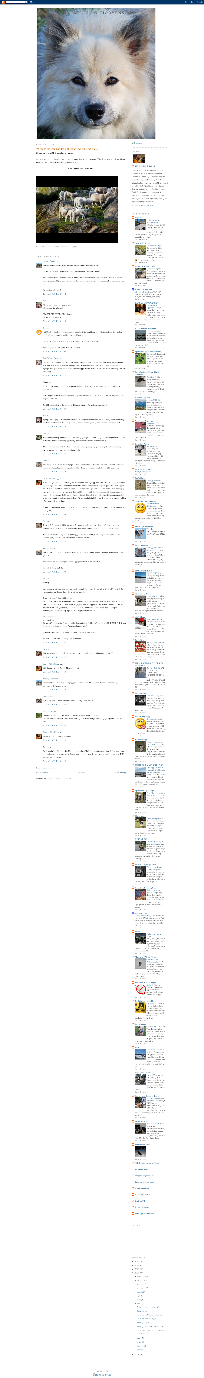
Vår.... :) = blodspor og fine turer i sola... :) (155, 743)
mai (139, 1303)
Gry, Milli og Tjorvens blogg (102, 12)
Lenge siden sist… (153, 596)
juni (139, 1299)
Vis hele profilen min (142, 205)
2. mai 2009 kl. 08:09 (54, 351)
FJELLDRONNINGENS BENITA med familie (149, 664)
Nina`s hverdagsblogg (144, 420)
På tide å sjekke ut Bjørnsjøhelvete (153, 221)
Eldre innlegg (120, 772)
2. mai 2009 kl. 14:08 (54, 571)
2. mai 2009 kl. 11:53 (54, 514)
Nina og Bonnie (49, 261)
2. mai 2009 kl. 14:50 (54, 642)
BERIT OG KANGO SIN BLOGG (149, 765)
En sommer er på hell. (155, 268)
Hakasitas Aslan (142, 443)
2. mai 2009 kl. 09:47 (54, 426)
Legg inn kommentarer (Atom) (59, 778)
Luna (45, 460)
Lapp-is (138, 217)
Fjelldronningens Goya (144, 790)
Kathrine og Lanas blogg (145, 1001)
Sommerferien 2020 (154, 331)
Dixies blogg (140, 815)
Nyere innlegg (42, 772)
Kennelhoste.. (152, 1003)
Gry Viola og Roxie (51, 358)
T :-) (44, 327)
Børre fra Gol (141, 1121)
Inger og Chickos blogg (144, 1181)
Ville (45, 521)
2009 (137, 1273)
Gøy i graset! (151, 354)
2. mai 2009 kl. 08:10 (54, 375)
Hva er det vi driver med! (145, 328)
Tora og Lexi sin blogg (144, 1213)
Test (148, 529)
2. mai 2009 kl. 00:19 (54, 321)
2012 (137, 1261)
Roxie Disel (140, 639)
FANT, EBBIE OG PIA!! (145, 266)
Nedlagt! (150, 985)
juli (139, 1295)
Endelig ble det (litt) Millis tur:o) (150, 1326)
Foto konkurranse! (142, 1188)
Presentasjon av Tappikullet (152, 306)
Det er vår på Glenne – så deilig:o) (150, 1314)
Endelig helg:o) (143, 1322)
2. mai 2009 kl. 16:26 (54, 657)
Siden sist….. (142, 1310)
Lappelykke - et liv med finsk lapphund (147, 373)
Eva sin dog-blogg (142, 716)
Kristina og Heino (142, 397)
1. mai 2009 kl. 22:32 (54, 294)
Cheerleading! (152, 1026)
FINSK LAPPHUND (143, 570)
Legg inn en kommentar (46, 767)
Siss (44, 415)
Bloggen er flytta (141, 292)
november (141, 1280)
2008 (137, 1354)
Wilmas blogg (141, 739)
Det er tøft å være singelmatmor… (153, 504)
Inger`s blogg (48, 711)
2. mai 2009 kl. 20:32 (54, 725)
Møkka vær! (151, 423)
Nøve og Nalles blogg (144, 243)
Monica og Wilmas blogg (145, 956)
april (139, 1338)
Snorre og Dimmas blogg (145, 501)
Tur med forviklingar (154, 245)
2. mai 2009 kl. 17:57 (54, 689)
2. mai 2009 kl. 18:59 (54, 704)
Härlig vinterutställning (143, 915)
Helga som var (152, 446)
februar (140, 1345)
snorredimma (48, 548)
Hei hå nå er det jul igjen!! (156, 642)
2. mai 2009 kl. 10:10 (54, 453)
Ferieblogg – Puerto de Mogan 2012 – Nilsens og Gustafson (156, 769)
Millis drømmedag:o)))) (146, 1318)
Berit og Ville (140, 1200)
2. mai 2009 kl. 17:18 (54, 671)
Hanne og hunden (142, 1194)
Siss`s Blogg (140, 616)
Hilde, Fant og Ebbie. (144, 289)
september (141, 1288)
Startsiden (81, 772)
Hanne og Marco (142, 1207)
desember (141, 1276)
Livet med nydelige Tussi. (145, 864)
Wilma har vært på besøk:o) (148, 1307)
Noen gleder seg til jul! (143, 471)
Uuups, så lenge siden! (155, 818)
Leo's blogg (140, 478)
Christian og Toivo (143, 593)
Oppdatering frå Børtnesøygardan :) (153, 960)
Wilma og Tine (141, 1169)
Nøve (45, 300)
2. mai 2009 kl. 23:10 (54, 740)
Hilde (45, 578)
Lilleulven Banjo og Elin (145, 887)
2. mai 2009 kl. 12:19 (54, 541)
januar (140, 1349)
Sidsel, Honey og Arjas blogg (147, 1162)
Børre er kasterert (153, 1123)
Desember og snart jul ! (155, 619)
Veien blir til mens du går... (146, 982)
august (140, 1292)
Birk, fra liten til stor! (144, 469)
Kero (137, 1047)
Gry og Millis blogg (51, 478)
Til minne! (151, 695)
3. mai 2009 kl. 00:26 (54, 761)
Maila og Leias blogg (144, 526)
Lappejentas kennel (143, 1072)
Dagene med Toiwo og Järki (147, 1095)
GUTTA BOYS (141, 839)
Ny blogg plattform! (154, 480)
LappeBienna (140, 1024)
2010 (137, 1269)
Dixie (45, 433)
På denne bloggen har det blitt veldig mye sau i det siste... (67, 149)
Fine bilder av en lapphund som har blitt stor (156, 794)
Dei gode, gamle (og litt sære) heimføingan (155, 842)
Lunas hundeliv (141, 545)
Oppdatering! (151, 377)
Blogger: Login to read (144, 1175)
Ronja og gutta (152, 719)
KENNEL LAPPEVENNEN (146, 302)
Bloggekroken (141, 693)
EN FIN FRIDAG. (153, 573)
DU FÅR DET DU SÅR (156, 668)
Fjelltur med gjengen (154, 934)
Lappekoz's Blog (142, 913)
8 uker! (149, 1075)
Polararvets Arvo (142, 1144)
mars (139, 1342)
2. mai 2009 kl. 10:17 (54, 471)
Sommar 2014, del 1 (154, 400)
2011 (137, 1265)
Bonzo (137, 931)
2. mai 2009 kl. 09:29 (54, 408)
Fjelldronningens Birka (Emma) (148, 351)
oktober (140, 1284)
